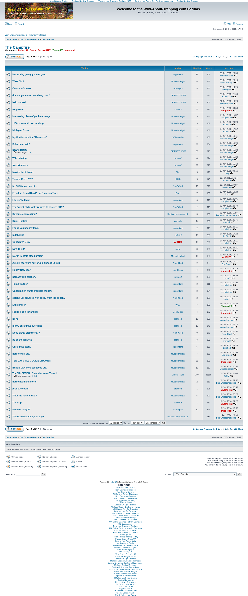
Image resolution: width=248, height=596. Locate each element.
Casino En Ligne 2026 (125, 556)
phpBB (114, 482)
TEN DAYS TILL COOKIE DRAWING (31, 360)
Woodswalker (226, 75)
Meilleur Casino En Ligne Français (125, 561)
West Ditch (18, 81)
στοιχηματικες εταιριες (125, 500)
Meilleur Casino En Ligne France (125, 507)
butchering (18, 235)
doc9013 (178, 109)
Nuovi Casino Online (125, 488)
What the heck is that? (24, 395)
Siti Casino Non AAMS (125, 584)
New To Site (18, 249)
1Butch (178, 193)
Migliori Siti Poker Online (125, 576)
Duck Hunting (19, 221)
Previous (208, 57)
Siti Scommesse (125, 524)
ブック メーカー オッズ (125, 554)
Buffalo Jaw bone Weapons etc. (29, 367)
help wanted (19, 102)
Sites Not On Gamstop (125, 517)
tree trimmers (20, 165)
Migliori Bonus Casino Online (125, 545)
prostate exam (20, 388)
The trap (17, 402)
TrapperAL (23, 50)
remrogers (178, 88)
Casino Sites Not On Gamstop (125, 515)
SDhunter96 (177, 137)
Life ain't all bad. (21, 200)
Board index (11, 39)
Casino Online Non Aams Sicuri (125, 567)
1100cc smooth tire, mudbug (28, 123)
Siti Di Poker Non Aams (125, 595)
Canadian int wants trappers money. (32, 291)
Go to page (198, 57)
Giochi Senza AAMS (125, 593)
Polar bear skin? (21, 144)
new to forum (19, 150)
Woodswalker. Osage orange (28, 416)
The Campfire (47, 39)
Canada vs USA (21, 242)
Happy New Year (21, 270)
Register (21, 24)
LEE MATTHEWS (178, 95)
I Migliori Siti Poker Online (125, 578)
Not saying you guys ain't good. (29, 74)
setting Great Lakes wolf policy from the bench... (38, 298)
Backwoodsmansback (177, 214)
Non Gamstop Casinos (125, 490)
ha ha (15, 318)
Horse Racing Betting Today (125, 537)
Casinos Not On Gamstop (125, 511)
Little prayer (19, 305)
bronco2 (178, 158)
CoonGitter (178, 312)
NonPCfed (178, 186)
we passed (18, 109)
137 (235, 57)
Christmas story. (21, 346)
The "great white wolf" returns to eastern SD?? (38, 207)
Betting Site (125, 535)
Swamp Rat (35, 50)
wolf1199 (46, 50)
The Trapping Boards (29, 39)
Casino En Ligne (125, 586)
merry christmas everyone (27, 325)
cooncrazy (227, 96)
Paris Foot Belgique (125, 549)
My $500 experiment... (24, 186)
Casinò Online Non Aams (125, 574)
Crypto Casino (125, 588)
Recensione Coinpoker (125, 582)
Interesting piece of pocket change (31, 116)
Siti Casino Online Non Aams (125, 494)
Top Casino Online (125, 492)
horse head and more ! (24, 381)
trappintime (178, 74)
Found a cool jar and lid (25, 312)
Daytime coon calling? (24, 214)
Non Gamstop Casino (125, 543)
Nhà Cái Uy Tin (125, 552)
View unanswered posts (16, 35)
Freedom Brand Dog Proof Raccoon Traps (35, 193)
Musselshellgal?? (22, 409)
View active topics (37, 35)
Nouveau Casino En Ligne (125, 571)
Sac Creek (227, 264)
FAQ (228, 24)
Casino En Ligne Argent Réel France (125, 569)
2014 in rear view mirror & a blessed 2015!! (36, 263)
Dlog (178, 172)
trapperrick (70, 50)
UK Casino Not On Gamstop (125, 509)
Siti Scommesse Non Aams (125, 591)
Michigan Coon (20, 130)
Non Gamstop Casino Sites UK (125, 513)
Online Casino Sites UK (125, 539)
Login (10, 24)
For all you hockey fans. (25, 228)
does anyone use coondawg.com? (31, 95)
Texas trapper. (20, 284)
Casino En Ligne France (125, 505)
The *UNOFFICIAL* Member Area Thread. (35, 373)
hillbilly (178, 179)
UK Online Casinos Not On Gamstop (125, 522)
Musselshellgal (178, 81)
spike (226, 299)
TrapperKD (58, 50)
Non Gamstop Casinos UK (125, 498)
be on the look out (22, 339)
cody (178, 249)
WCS (178, 305)
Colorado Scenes (21, 88)
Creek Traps (178, 375)
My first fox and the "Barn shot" (29, 137)
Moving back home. (23, 172)
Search (239, 24)
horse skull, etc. (21, 353)
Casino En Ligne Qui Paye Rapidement (125, 563)
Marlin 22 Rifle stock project (27, 256)
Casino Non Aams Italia (125, 541)
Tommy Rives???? (22, 179)
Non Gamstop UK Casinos (125, 520)
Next (240, 57)
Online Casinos (125, 503)
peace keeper (226, 320)
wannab (178, 221)
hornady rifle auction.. (24, 277)
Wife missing (19, 158)
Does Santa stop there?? (26, 332)
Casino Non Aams (125, 580)
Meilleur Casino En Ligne (125, 547)
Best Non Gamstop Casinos (125, 526)
